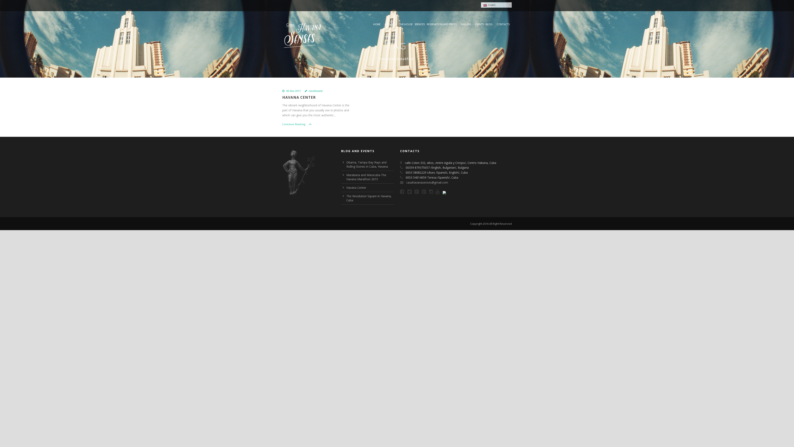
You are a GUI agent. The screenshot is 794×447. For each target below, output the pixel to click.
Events (479, 24)
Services (420, 24)
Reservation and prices (442, 24)
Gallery (466, 24)
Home (376, 24)
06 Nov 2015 (293, 91)
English (491, 5)
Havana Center (299, 97)
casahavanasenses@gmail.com (427, 182)
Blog (489, 24)
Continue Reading (294, 124)
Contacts (503, 24)
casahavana (316, 91)
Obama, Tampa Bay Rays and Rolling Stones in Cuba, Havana (367, 164)
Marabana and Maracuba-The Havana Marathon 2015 (366, 177)
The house (406, 24)
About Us (391, 24)
